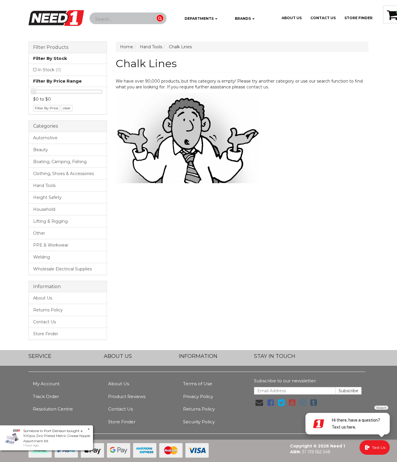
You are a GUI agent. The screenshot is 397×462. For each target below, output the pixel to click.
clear (67, 108)
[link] (270, 402)
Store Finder (45, 333)
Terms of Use (197, 383)
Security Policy (199, 421)
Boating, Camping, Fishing (60, 161)
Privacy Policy (198, 396)
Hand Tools (44, 185)
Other (39, 233)
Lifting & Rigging (50, 221)
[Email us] (259, 402)
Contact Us (323, 18)
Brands (243, 18)
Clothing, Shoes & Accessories (63, 173)
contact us (257, 87)
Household (44, 209)
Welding (41, 257)
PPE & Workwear (50, 245)
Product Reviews (126, 396)
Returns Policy (48, 310)
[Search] (160, 18)
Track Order (46, 396)
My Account (46, 383)
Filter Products (50, 47)
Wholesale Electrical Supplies (62, 269)
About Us (292, 18)
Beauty (40, 149)
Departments (199, 18)
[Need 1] (56, 16)
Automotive (45, 137)
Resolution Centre (53, 409)
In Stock (49, 69)
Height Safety (47, 197)
